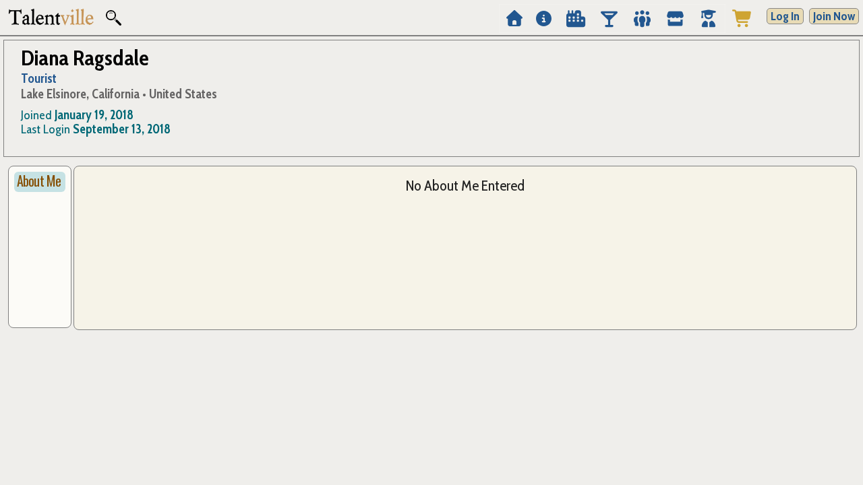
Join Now (834, 16)
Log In (785, 16)
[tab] (39, 182)
